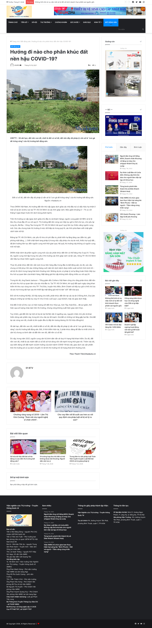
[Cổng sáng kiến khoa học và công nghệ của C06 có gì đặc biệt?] (133, 291)
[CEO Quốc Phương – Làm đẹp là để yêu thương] (111, 217)
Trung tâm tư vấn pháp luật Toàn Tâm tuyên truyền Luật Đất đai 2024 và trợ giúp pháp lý (83, 458)
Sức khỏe (74, 22)
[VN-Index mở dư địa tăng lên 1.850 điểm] (113, 317)
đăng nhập (21, 484)
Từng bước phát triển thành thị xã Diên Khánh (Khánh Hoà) (129, 188)
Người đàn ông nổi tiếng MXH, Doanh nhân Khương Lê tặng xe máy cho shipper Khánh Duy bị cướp (131, 161)
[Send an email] (20, 65)
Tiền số (24, 22)
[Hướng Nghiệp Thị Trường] (19, 11)
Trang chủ (13, 22)
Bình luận (138, 147)
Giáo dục (87, 22)
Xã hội (34, 22)
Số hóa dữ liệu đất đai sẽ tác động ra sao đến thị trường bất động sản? (22, 458)
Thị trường (45, 22)
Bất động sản (111, 22)
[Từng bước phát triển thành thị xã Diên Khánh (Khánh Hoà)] (111, 189)
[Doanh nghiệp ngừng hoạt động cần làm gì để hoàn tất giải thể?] (133, 317)
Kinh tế (97, 22)
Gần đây (123, 147)
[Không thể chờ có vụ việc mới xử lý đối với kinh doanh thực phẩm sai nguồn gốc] (113, 291)
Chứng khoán (61, 22)
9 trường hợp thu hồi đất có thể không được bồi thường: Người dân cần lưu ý (52, 458)
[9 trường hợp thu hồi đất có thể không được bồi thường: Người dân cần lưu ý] (53, 446)
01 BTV (16, 65)
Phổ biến (109, 147)
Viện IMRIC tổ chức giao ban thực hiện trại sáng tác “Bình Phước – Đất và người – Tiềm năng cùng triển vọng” (131, 203)
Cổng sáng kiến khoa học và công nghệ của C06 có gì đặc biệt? (59, 2)
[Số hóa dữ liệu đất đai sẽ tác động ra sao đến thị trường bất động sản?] (23, 446)
